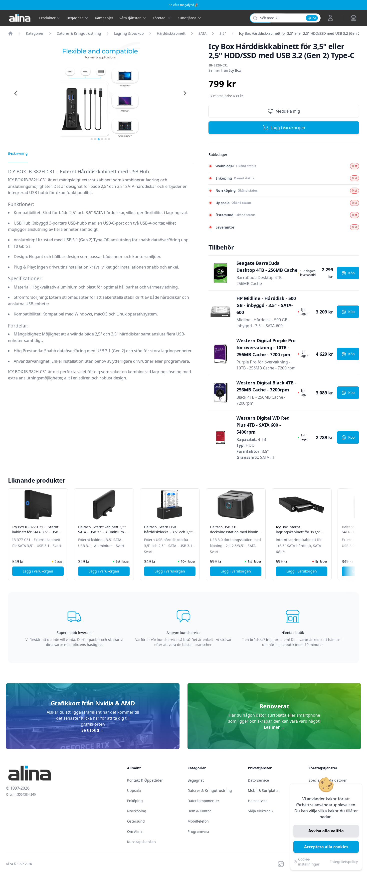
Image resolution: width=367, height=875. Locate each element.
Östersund (136, 821)
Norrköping (136, 811)
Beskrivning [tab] (18, 153)
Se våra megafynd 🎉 (183, 5)
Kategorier (35, 33)
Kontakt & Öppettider (145, 780)
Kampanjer (104, 17)
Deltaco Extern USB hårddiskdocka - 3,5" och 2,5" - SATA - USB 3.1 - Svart (169, 532)
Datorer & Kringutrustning (79, 33)
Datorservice (258, 780)
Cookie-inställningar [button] (309, 862)
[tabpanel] (100, 278)
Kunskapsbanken (141, 841)
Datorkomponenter (203, 800)
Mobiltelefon (198, 821)
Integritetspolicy (344, 861)
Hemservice (257, 800)
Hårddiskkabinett (171, 33)
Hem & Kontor (199, 811)
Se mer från (224, 70)
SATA (202, 33)
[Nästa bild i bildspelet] (354, 530)
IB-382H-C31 (218, 65)
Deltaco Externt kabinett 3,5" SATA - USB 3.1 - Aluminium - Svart (102, 532)
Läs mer (274, 727)
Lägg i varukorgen (288, 127)
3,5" (222, 33)
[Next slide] (184, 93)
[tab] (92, 139)
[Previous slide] (16, 93)
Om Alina (135, 831)
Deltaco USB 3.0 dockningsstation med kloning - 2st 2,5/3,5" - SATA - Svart (235, 532)
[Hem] (10, 33)
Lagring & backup (129, 33)
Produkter (47, 17)
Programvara (198, 831)
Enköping (135, 800)
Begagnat (195, 780)
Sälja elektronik (260, 811)
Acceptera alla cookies (326, 847)
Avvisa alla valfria (326, 831)
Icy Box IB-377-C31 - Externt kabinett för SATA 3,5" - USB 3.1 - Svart (35, 532)
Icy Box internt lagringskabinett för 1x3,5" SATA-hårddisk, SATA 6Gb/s (298, 532)
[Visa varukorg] (353, 17)
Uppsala (134, 790)
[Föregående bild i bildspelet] (12, 530)
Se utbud (92, 730)
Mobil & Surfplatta (263, 790)
